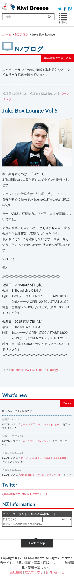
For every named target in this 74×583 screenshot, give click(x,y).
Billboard (17, 370)
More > (67, 403)
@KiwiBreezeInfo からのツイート (25, 494)
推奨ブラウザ (34, 572)
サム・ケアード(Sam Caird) (35, 441)
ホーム (7, 34)
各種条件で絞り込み (59, 58)
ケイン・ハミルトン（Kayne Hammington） (44, 458)
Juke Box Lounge (47, 370)
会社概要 (16, 572)
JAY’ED (29, 370)
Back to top (37, 543)
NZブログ (21, 34)
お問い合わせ (55, 572)
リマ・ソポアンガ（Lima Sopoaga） (40, 424)
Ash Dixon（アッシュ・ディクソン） (40, 475)
